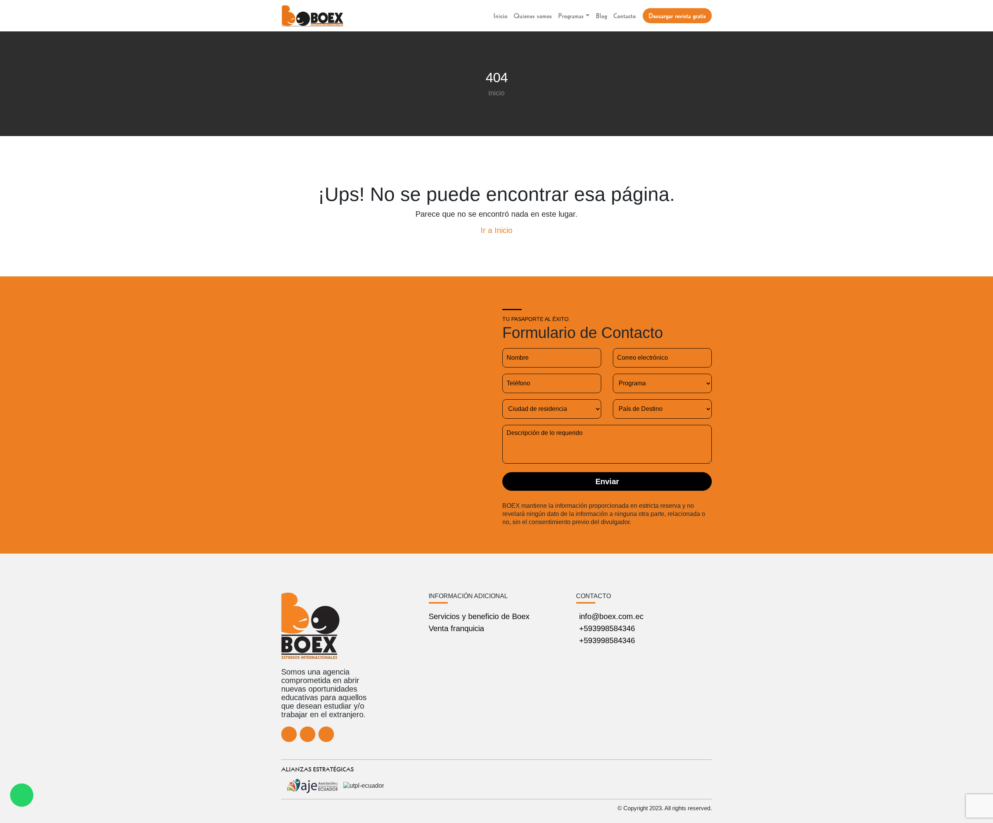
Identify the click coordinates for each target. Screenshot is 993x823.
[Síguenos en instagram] (326, 734)
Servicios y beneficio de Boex (479, 616)
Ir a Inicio (496, 230)
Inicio (500, 15)
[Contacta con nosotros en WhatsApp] (21, 795)
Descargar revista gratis (677, 15)
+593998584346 (607, 628)
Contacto (624, 15)
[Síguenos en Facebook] (289, 734)
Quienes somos (533, 15)
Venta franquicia (456, 628)
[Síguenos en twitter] (307, 734)
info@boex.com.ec (611, 616)
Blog (601, 15)
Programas (571, 15)
